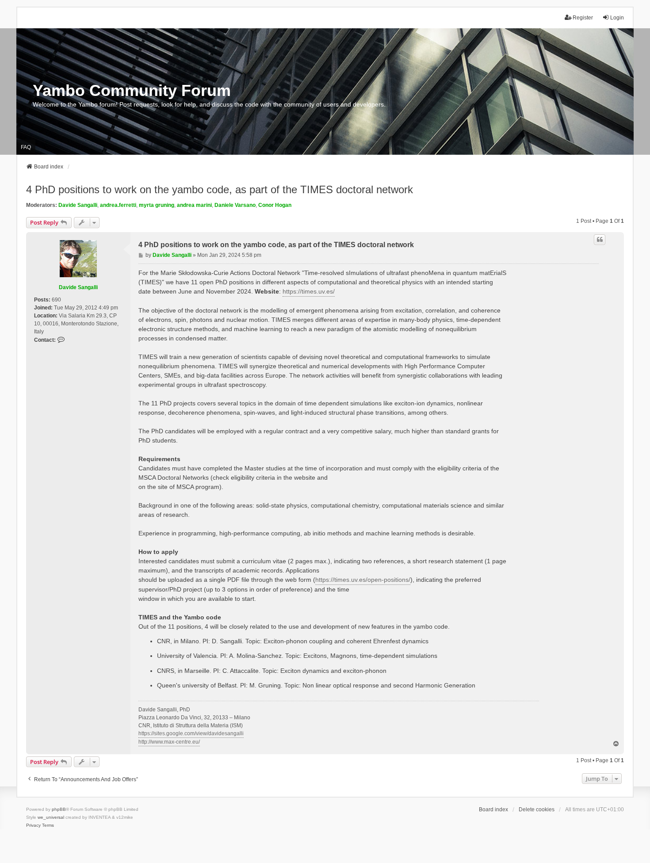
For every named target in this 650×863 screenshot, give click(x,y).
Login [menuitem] (617, 18)
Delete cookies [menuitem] (536, 809)
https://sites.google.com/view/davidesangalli (191, 733)
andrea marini (194, 205)
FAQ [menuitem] (26, 147)
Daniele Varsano (235, 205)
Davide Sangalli (77, 205)
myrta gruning (156, 205)
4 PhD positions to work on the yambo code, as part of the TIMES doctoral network (219, 189)
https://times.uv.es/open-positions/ (362, 579)
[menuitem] (33, 825)
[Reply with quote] (599, 239)
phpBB (59, 809)
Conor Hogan (274, 205)
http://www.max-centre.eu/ (169, 742)
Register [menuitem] (583, 18)
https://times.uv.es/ (309, 291)
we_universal (51, 817)
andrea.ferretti (118, 205)
